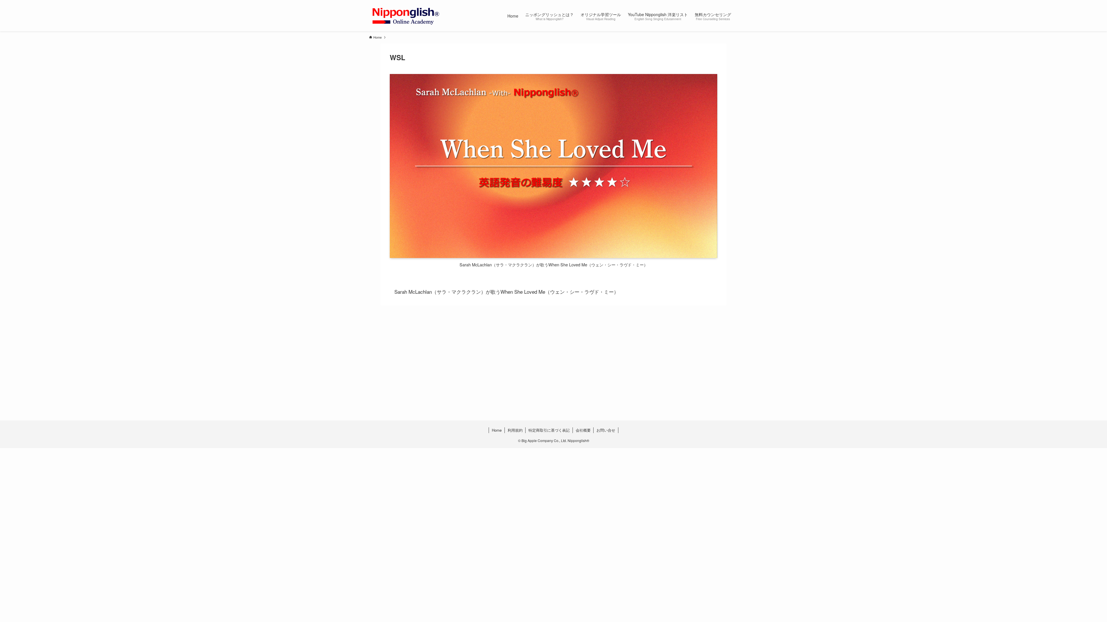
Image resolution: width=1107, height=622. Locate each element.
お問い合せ (605, 430)
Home (497, 430)
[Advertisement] (542, 374)
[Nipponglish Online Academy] (405, 16)
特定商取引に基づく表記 (549, 430)
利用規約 (515, 430)
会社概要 (583, 430)
